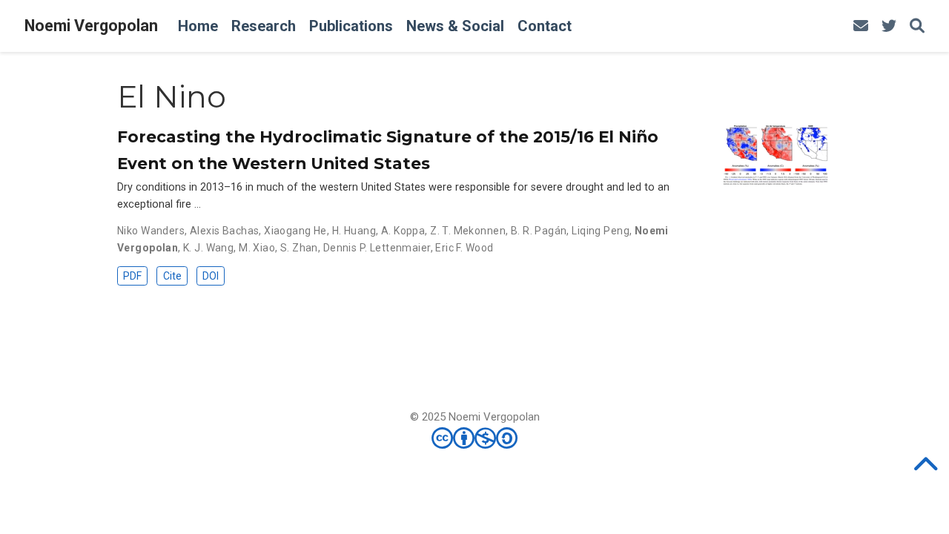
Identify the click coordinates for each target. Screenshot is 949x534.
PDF (132, 276)
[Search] (917, 26)
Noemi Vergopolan (91, 25)
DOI (210, 276)
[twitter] (889, 26)
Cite (172, 276)
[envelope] (860, 26)
